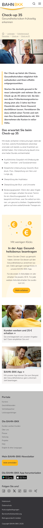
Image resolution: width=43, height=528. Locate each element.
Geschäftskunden (8, 405)
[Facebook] (3, 491)
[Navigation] (39, 3)
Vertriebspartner (8, 409)
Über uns (5, 429)
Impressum (6, 501)
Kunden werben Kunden (11, 426)
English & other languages (12, 447)
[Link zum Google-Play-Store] (7, 477)
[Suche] (33, 3)
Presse (4, 433)
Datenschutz (7, 505)
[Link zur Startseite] (4, 34)
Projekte (5, 440)
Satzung (5, 437)
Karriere (5, 402)
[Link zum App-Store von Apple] (21, 477)
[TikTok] (19, 491)
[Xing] (36, 491)
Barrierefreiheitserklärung (12, 514)
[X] (14, 491)
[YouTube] (30, 491)
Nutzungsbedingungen (10, 509)
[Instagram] (9, 491)
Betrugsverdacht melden (11, 518)
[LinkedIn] (25, 491)
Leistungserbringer (9, 412)
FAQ (3, 444)
